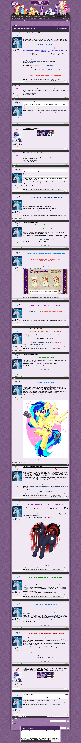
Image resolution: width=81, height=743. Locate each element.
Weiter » (20, 25)
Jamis (16, 32)
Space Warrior (16, 126)
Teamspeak (31, 18)
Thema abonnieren (16, 722)
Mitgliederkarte (21, 16)
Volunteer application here (45, 210)
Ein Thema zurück (16, 716)
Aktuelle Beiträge (29, 16)
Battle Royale (58, 616)
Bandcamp (53, 619)
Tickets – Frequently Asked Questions (38, 648)
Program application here (46, 239)
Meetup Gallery (18, 18)
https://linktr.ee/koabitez (43, 394)
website (47, 619)
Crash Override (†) (16, 85)
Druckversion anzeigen (17, 720)
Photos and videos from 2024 (48, 65)
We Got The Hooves (48, 479)
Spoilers (15, 723)
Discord (64, 486)
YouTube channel (53, 514)
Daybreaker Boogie (51, 616)
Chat (26, 18)
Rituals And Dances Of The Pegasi (35, 478)
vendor (46, 363)
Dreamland (64, 508)
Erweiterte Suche (66, 18)
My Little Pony (59, 509)
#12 (67, 352)
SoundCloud (41, 486)
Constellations (58, 479)
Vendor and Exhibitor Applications (41, 342)
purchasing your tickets (53, 643)
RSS (66, 733)
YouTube (32, 486)
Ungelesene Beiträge (37, 16)
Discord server (28, 67)
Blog (23, 18)
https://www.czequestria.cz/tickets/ (32, 61)
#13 (67, 378)
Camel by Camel (33, 480)
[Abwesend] (21, 85)
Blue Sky (25, 515)
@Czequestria (45, 69)
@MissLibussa (51, 69)
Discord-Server (46, 18)
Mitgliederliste (14, 16)
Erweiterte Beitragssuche (62, 28)
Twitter (60, 486)
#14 (67, 464)
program (39, 363)
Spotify (46, 486)
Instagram (57, 486)
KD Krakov (28, 59)
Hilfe (64, 733)
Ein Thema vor (23, 716)
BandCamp (37, 486)
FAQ (12, 18)
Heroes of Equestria (56, 508)
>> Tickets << (32, 311)
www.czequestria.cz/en (32, 62)
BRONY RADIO (45, 16)
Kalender (35, 18)
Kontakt (15, 733)
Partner (40, 18)
